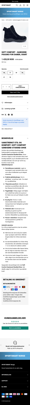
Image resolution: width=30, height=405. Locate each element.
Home (3, 20)
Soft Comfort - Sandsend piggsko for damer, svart (17, 20)
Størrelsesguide (24, 69)
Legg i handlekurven (20, 86)
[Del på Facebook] (8, 114)
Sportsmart (7, 401)
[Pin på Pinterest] (12, 114)
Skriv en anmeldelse (15, 328)
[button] (24, 5)
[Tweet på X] (5, 114)
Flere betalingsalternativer (15, 96)
